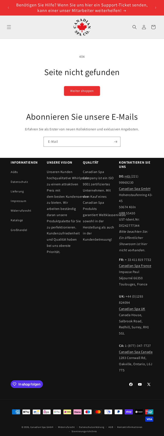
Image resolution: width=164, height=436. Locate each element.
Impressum (18, 201)
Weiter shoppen (82, 91)
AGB (110, 427)
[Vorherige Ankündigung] (8, 7)
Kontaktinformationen (129, 427)
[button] (9, 27)
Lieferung (17, 191)
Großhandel (19, 230)
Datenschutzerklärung (91, 427)
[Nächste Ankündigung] (155, 7)
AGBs (14, 172)
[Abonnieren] (115, 142)
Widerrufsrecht (21, 210)
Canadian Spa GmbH (134, 188)
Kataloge (17, 220)
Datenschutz (19, 182)
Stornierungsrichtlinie (84, 431)
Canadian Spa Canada (135, 352)
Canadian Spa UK (132, 309)
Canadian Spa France (135, 265)
